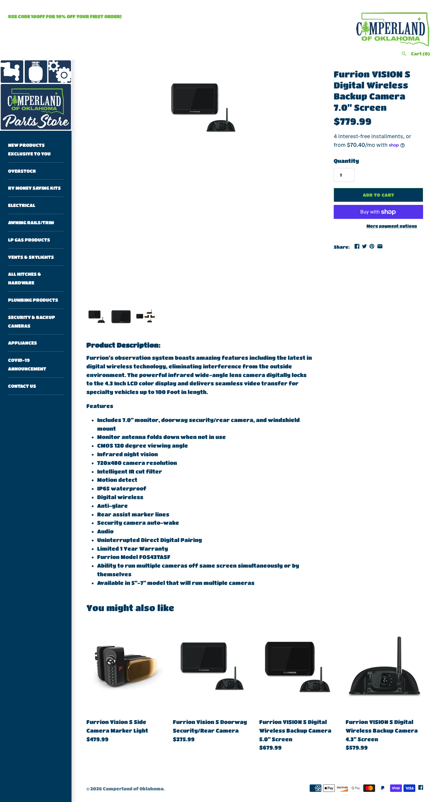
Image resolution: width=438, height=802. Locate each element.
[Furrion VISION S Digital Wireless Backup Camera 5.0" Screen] (298, 667)
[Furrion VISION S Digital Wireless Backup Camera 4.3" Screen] (384, 667)
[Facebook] (420, 789)
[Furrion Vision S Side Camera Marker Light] (125, 667)
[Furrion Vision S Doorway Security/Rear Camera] (211, 667)
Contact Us (22, 386)
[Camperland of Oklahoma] (36, 95)
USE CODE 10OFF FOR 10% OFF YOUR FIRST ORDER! (65, 16)
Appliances (22, 342)
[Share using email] (380, 246)
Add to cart (378, 194)
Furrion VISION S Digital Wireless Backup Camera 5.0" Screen (295, 730)
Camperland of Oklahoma (133, 788)
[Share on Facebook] (357, 246)
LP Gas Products (29, 239)
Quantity (346, 161)
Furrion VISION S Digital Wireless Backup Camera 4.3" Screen (382, 730)
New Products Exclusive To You (29, 149)
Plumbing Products (33, 300)
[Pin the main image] (371, 246)
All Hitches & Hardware (24, 278)
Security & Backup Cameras (31, 321)
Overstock (22, 171)
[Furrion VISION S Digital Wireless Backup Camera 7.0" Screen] (203, 108)
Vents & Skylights (31, 257)
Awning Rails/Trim (31, 222)
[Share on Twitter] (364, 246)
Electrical (21, 205)
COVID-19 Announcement (27, 364)
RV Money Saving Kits (34, 188)
